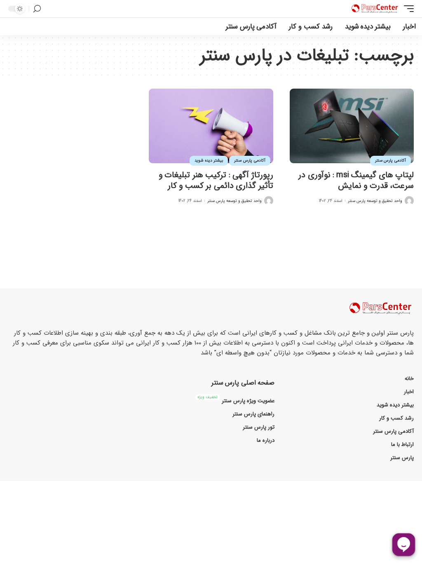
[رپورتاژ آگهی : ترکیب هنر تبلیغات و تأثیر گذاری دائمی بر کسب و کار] (211, 126)
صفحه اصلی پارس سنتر (243, 383)
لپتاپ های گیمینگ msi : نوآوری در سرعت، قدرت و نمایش (356, 180)
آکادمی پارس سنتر (390, 160)
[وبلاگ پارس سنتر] (375, 8)
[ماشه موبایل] (407, 8)
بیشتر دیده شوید (209, 160)
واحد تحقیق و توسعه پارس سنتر (375, 201)
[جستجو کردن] (37, 8)
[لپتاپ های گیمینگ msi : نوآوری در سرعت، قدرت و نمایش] (352, 126)
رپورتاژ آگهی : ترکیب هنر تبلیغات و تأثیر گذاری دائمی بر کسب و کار (216, 180)
